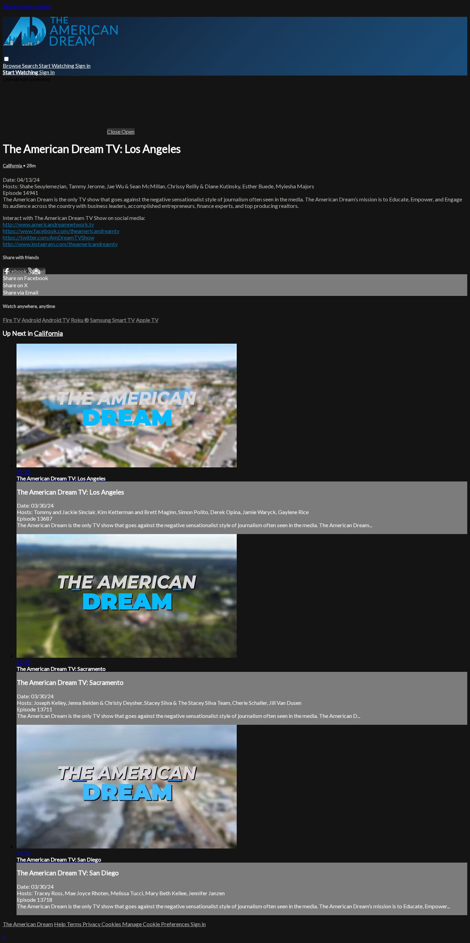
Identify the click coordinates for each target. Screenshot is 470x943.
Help (60, 924)
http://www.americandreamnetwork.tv (48, 224)
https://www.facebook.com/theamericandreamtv (61, 231)
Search (30, 65)
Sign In (47, 72)
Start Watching (57, 65)
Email (38, 271)
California (13, 165)
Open (128, 131)
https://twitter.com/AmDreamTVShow (48, 237)
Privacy (92, 924)
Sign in (82, 65)
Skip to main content (27, 6)
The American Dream (28, 924)
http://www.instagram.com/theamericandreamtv (60, 244)
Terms (75, 924)
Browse (12, 65)
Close (114, 131)
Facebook (15, 271)
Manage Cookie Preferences (156, 924)
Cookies (112, 924)
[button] (6, 59)
